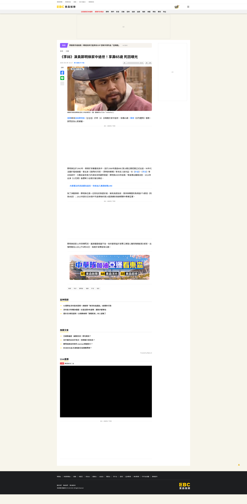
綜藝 (149, 12)
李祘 (144, 171)
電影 (143, 12)
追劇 (133, 12)
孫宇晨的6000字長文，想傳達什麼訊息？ (79, 340)
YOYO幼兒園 (145, 476)
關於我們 (59, 485)
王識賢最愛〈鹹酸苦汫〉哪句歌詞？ (77, 336)
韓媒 (132, 118)
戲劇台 (95, 476)
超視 (121, 476)
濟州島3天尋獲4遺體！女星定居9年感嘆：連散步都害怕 (84, 309)
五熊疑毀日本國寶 (87, 12)
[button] (149, 46)
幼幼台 (101, 476)
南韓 (69, 118)
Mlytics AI (149, 353)
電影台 (108, 476)
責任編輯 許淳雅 (79, 63)
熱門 (112, 12)
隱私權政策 (72, 485)
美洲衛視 (136, 476)
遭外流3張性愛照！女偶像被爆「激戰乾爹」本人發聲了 (84, 313)
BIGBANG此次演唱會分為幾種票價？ (77, 348)
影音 (117, 12)
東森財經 (68, 2)
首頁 (61, 51)
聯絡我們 (65, 485)
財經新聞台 (67, 476)
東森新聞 (59, 2)
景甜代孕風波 (99, 12)
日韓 (122, 12)
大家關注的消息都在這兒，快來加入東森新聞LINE (91, 185)
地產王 (81, 476)
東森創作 (154, 476)
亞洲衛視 (128, 476)
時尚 (154, 12)
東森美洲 (91, 2)
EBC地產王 (82, 2)
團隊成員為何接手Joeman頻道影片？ (78, 344)
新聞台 (59, 476)
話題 (138, 12)
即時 (107, 12)
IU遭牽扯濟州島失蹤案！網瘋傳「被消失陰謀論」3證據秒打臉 (87, 305)
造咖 (75, 2)
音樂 (128, 12)
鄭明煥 (82, 118)
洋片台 (115, 476)
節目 (159, 12)
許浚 (137, 171)
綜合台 (88, 476)
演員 (77, 118)
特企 (164, 12)
